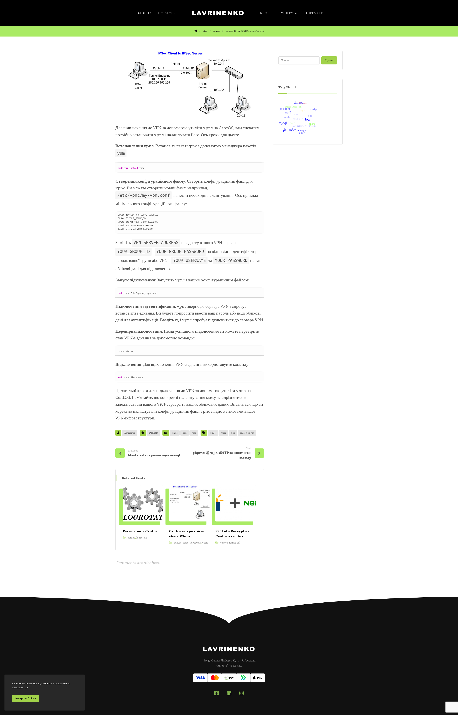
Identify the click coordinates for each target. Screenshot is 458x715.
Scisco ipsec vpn (247, 433)
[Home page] (195, 30)
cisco (184, 433)
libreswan (195, 542)
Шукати (329, 60)
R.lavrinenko (129, 433)
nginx (232, 542)
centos (174, 433)
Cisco (223, 433)
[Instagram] (241, 693)
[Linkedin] (229, 693)
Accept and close (25, 698)
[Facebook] (216, 693)
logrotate (141, 537)
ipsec (233, 433)
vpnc (194, 433)
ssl (238, 542)
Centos (213, 433)
